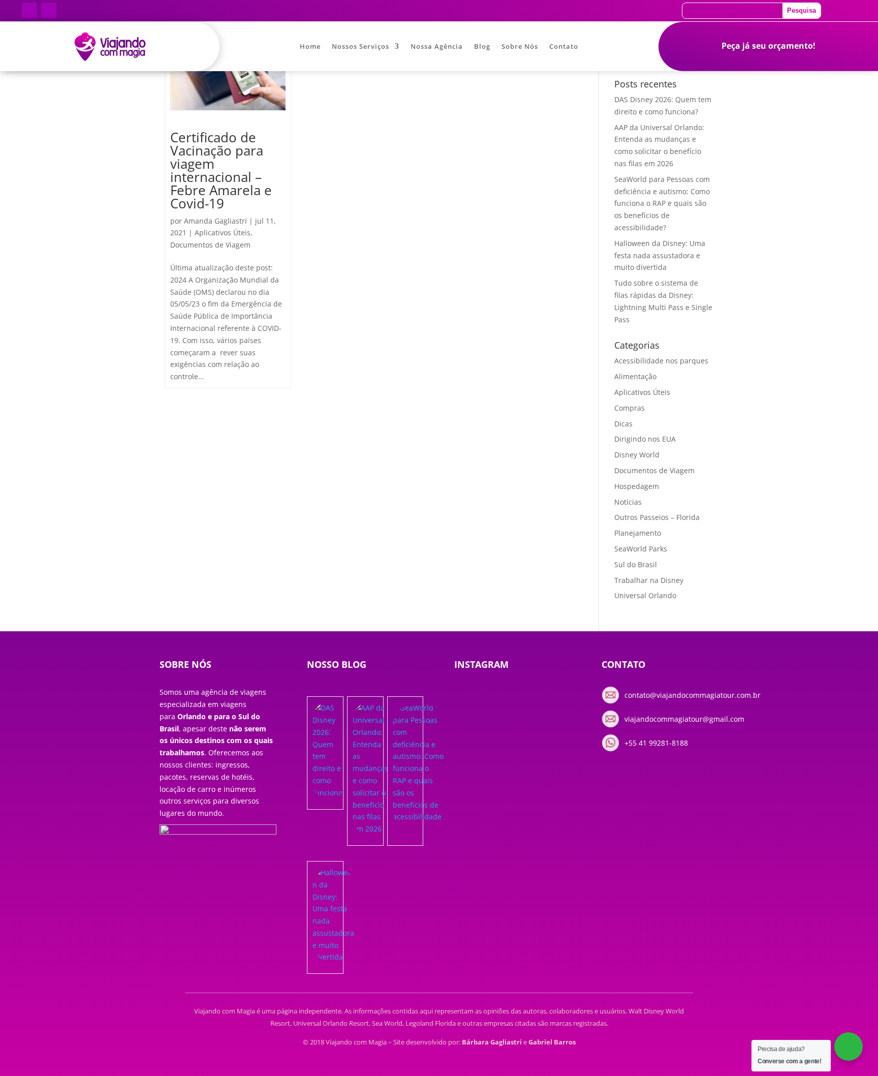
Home (310, 47)
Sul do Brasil (635, 564)
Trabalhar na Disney (648, 580)
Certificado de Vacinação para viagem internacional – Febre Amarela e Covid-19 (221, 170)
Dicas (623, 423)
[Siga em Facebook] (29, 10)
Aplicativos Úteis (222, 232)
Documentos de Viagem (210, 245)
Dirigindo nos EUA (645, 439)
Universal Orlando (645, 595)
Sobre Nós (519, 47)
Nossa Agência (437, 47)
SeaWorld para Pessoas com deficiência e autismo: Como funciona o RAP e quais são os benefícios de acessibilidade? (662, 203)
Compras (629, 408)
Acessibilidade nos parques (661, 360)
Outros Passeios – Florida (657, 517)
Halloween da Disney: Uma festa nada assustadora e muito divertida (659, 255)
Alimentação (635, 376)
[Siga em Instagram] (48, 10)
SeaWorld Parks (640, 549)
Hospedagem (636, 486)
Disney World (637, 454)
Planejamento (637, 533)
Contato (563, 47)
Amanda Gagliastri (215, 221)
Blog (482, 47)
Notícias (628, 502)
